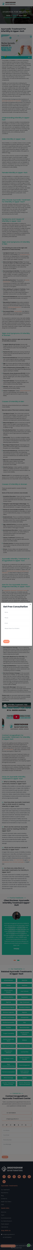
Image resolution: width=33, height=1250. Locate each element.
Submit (6, 641)
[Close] (30, 604)
